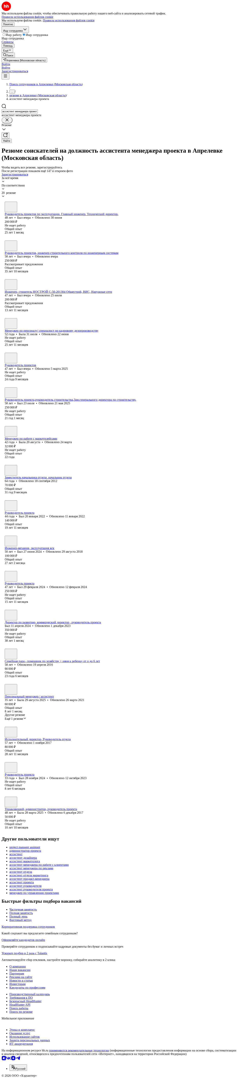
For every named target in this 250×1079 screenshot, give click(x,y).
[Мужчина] (11, 207)
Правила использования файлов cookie (69, 20)
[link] (8, 55)
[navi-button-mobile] (5, 76)
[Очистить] (7, 120)
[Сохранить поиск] (5, 135)
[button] (6, 64)
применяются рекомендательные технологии (79, 1050)
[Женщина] (11, 323)
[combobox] (20, 111)
